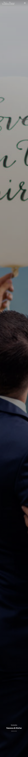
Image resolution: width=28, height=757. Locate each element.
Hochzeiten (14, 725)
